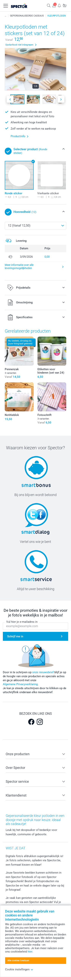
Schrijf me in (15, 636)
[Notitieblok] (19, 396)
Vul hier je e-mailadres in (21, 622)
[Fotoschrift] (51, 396)
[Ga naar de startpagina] (23, 6)
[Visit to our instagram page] (40, 722)
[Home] (5, 15)
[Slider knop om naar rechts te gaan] (61, 99)
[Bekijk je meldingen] (59, 5)
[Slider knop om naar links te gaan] (10, 99)
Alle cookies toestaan (18, 960)
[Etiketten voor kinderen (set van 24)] (51, 351)
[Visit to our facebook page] (31, 722)
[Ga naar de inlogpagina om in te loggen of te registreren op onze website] (54, 5)
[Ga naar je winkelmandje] (64, 5)
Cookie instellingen (17, 969)
